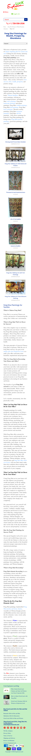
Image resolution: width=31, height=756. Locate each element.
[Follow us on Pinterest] (11, 728)
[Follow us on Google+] (15, 728)
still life (18, 113)
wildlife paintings (21, 105)
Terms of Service (8, 735)
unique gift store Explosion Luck (13, 351)
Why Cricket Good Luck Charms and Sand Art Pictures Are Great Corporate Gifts (19, 691)
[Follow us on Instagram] (18, 728)
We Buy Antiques (8, 731)
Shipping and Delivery (9, 738)
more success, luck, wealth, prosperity (15, 81)
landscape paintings (9, 103)
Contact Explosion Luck (10, 743)
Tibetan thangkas (13, 95)
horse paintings (8, 109)
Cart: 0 (16, 14)
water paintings (11, 101)
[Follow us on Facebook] (5, 728)
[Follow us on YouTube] (21, 728)
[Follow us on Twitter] (8, 728)
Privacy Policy (7, 733)
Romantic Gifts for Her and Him (12, 713)
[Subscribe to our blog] (24, 728)
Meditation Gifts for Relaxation (12, 716)
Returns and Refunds (9, 740)
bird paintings (14, 107)
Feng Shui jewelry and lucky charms (15, 608)
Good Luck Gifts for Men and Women (13, 718)
